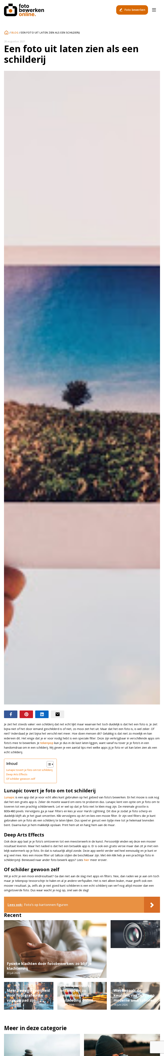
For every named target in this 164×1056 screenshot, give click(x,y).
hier (86, 860)
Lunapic (9, 797)
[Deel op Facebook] (10, 714)
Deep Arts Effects (16, 774)
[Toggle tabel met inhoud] (48, 764)
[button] (132, 10)
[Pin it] (26, 714)
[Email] (57, 714)
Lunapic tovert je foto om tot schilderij (29, 770)
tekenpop (46, 743)
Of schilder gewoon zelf (20, 779)
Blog (14, 32)
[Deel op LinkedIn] (42, 714)
